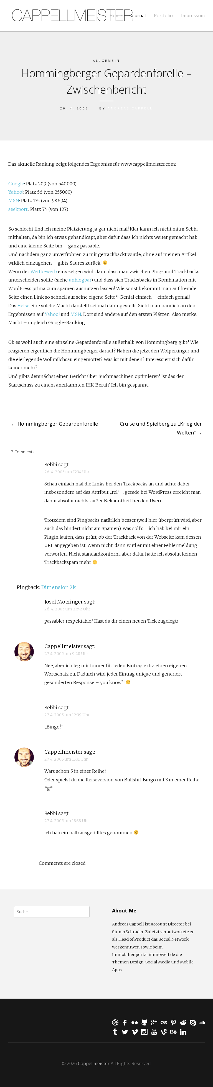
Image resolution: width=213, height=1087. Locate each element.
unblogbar (80, 280)
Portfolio (163, 15)
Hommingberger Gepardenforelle (54, 423)
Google (16, 183)
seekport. (18, 209)
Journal (138, 15)
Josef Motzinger (63, 602)
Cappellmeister (63, 646)
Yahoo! (15, 192)
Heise (23, 305)
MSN (13, 200)
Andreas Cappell (130, 108)
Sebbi (50, 464)
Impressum (193, 15)
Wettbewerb (44, 271)
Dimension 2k (58, 587)
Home (116, 15)
